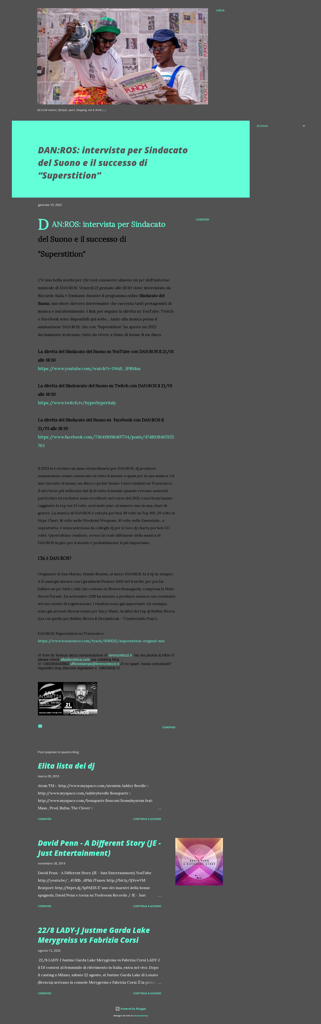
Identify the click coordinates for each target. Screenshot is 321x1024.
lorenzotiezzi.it (120, 655)
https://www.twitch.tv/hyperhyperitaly (77, 402)
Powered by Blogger (133, 1008)
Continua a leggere (147, 819)
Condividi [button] (202, 219)
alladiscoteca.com (75, 659)
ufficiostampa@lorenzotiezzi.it (94, 664)
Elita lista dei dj (66, 766)
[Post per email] (40, 727)
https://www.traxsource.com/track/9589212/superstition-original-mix (101, 640)
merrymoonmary (140, 1016)
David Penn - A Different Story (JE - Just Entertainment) (99, 848)
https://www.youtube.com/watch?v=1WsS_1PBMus (89, 368)
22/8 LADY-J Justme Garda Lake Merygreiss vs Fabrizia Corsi (94, 935)
